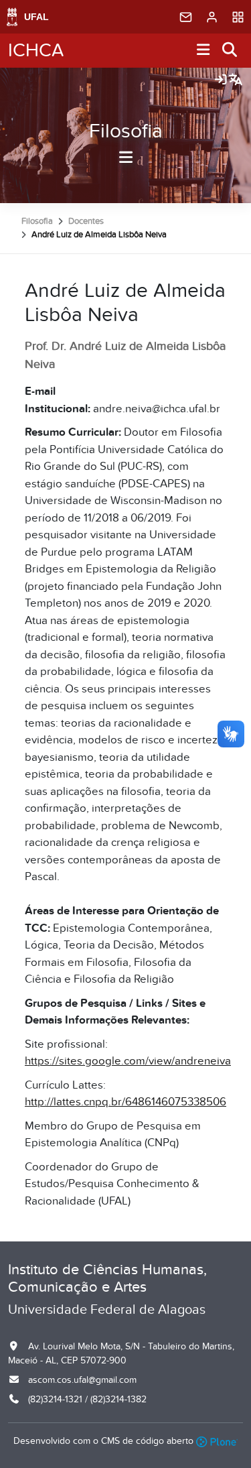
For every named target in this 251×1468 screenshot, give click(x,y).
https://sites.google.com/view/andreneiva (128, 1061)
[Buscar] (230, 50)
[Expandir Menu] (203, 50)
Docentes (86, 221)
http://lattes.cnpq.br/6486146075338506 (125, 1102)
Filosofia (126, 131)
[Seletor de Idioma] (235, 80)
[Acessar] (221, 80)
